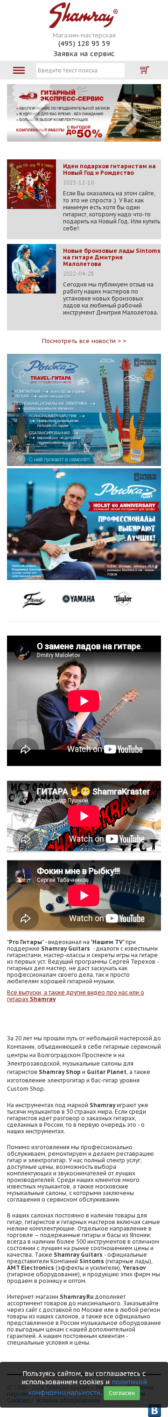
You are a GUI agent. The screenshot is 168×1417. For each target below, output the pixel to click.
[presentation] (37, 117)
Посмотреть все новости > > (84, 340)
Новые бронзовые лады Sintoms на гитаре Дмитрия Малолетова (112, 257)
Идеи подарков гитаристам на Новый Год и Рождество (109, 169)
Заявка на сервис (84, 53)
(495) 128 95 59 (84, 43)
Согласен (122, 1392)
